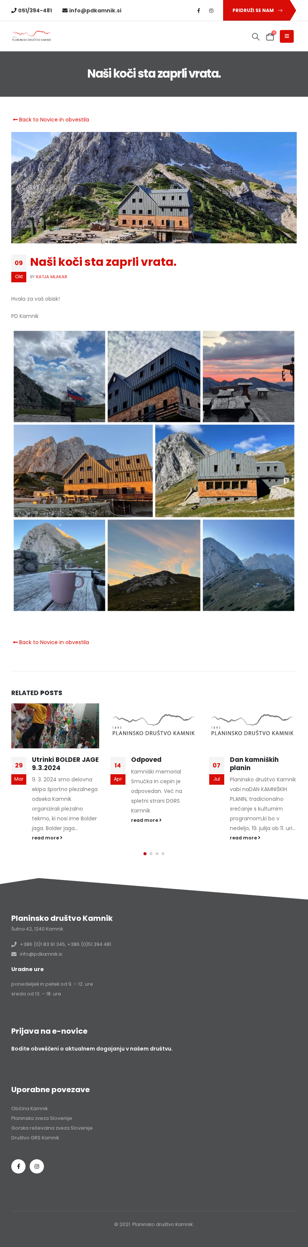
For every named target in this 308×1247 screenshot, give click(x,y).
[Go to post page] (55, 725)
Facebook (18, 1166)
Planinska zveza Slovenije (41, 1118)
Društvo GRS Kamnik (35, 1138)
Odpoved (146, 759)
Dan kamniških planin (254, 763)
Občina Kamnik (29, 1108)
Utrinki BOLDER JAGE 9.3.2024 (65, 763)
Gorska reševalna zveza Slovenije (52, 1128)
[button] (256, 37)
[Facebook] (198, 10)
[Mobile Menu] (287, 36)
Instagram (37, 1166)
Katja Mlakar (51, 277)
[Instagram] (211, 10)
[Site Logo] (32, 36)
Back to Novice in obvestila (53, 119)
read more (46, 838)
